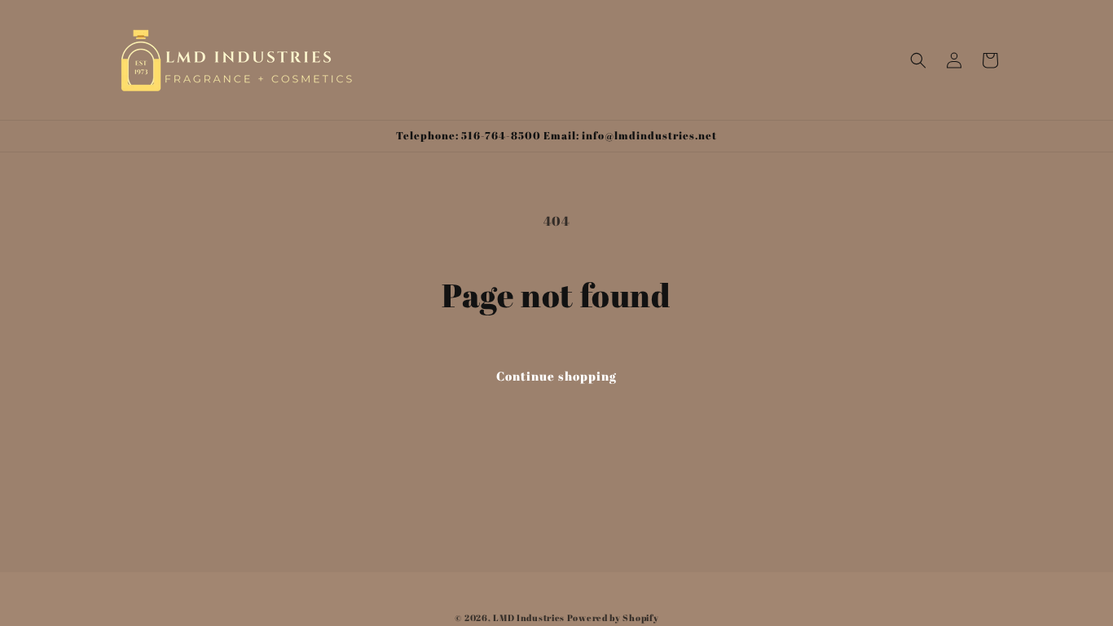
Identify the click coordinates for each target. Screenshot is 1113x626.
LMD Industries (529, 617)
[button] (918, 60)
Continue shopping (556, 376)
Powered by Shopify (613, 617)
